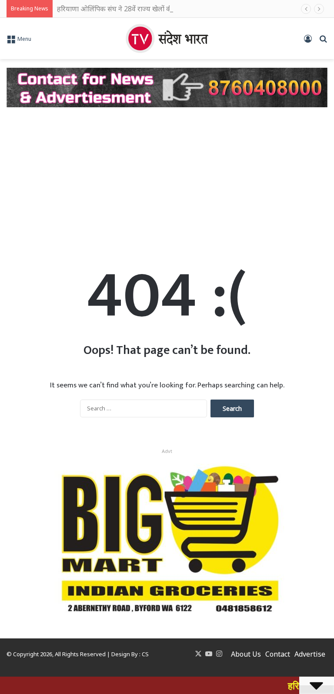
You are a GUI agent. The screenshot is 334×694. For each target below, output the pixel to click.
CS (145, 654)
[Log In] (308, 41)
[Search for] (323, 41)
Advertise (309, 654)
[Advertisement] (167, 177)
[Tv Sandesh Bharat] (167, 38)
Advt (167, 451)
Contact (277, 654)
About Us (246, 654)
